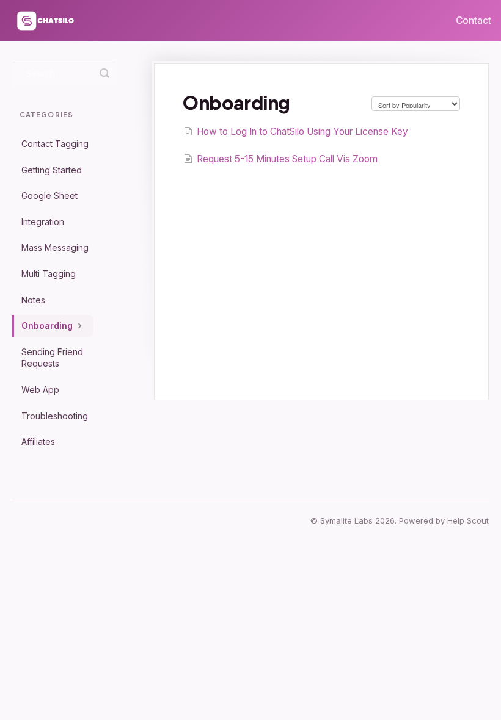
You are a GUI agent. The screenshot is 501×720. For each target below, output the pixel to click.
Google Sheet (49, 195)
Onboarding (48, 325)
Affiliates (38, 441)
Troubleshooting (54, 416)
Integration (42, 222)
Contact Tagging (55, 144)
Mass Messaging (55, 247)
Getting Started (51, 170)
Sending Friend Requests (52, 358)
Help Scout (468, 520)
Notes (33, 300)
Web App (40, 389)
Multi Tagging (48, 273)
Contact (473, 20)
